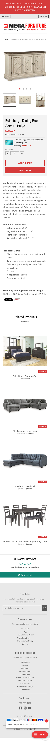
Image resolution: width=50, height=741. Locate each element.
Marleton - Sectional (25, 486)
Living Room (25, 662)
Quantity (9, 150)
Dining (25, 665)
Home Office (25, 674)
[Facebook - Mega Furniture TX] (20, 708)
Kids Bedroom (25, 671)
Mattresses (25, 683)
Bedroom (25, 668)
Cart (45, 17)
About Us (25, 629)
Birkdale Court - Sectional (25, 431)
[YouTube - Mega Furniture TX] (29, 708)
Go (44, 608)
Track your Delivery (25, 641)
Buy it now (25, 170)
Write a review (25, 574)
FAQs (25, 632)
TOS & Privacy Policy (25, 635)
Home (6, 39)
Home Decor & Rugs (25, 686)
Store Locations (24, 638)
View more (25, 321)
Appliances (25, 689)
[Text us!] (40, 735)
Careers (25, 644)
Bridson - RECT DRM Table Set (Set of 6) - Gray (25, 541)
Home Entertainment (25, 677)
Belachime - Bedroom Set (25, 376)
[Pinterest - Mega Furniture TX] (25, 708)
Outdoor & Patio (25, 680)
